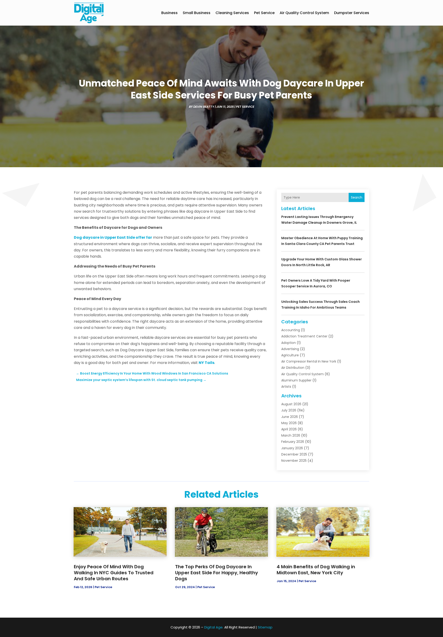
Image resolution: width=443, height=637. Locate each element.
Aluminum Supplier (296, 380)
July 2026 (288, 410)
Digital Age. (213, 627)
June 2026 (289, 416)
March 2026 (290, 435)
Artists (286, 386)
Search (356, 197)
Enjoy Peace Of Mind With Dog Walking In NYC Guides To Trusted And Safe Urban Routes (113, 572)
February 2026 (292, 441)
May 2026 (289, 423)
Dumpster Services (351, 12)
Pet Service (264, 12)
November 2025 (294, 460)
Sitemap (265, 627)
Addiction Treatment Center (304, 336)
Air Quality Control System (304, 12)
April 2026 (289, 429)
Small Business (196, 12)
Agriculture (290, 355)
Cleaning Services (232, 12)
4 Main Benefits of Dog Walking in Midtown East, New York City (316, 569)
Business (169, 12)
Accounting (290, 330)
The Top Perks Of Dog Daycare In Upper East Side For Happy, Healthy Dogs (216, 572)
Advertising (290, 349)
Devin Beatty (203, 106)
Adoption (288, 342)
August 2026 (291, 404)
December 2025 (294, 454)
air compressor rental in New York (308, 361)
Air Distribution (292, 367)
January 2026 (292, 448)
